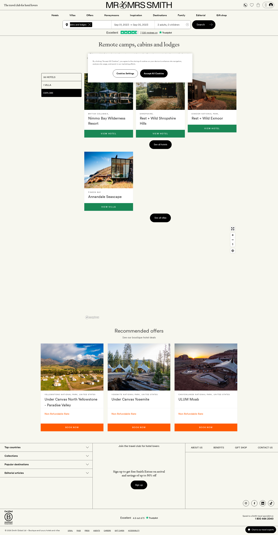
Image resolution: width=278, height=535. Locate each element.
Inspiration (136, 15)
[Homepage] (139, 5)
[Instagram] (246, 503)
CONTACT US (265, 447)
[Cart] (258, 5)
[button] (245, 5)
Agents (96, 530)
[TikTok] (271, 503)
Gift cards (119, 530)
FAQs (79, 530)
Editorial (200, 15)
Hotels (55, 15)
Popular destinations (17, 464)
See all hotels (160, 144)
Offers (89, 15)
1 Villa (47, 85)
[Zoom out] (232, 239)
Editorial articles (14, 472)
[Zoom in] (232, 235)
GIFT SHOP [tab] (241, 447)
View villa (108, 207)
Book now (72, 427)
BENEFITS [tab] (218, 447)
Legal (70, 530)
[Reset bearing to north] (232, 244)
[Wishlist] (252, 5)
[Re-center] (232, 250)
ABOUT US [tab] (196, 447)
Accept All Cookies (154, 73)
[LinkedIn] (263, 503)
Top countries (12, 447)
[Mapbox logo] (92, 317)
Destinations (160, 15)
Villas (72, 15)
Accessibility (133, 530)
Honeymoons (111, 15)
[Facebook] (254, 503)
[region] (160, 272)
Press (87, 530)
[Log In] (268, 5)
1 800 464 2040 (264, 519)
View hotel (108, 134)
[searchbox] (103, 24)
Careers (107, 530)
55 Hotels (49, 77)
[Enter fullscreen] (232, 228)
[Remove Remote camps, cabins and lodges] (90, 25)
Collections (11, 455)
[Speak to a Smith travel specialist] (245, 5)
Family (181, 15)
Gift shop (221, 15)
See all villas (160, 217)
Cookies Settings (125, 73)
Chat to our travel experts (263, 529)
